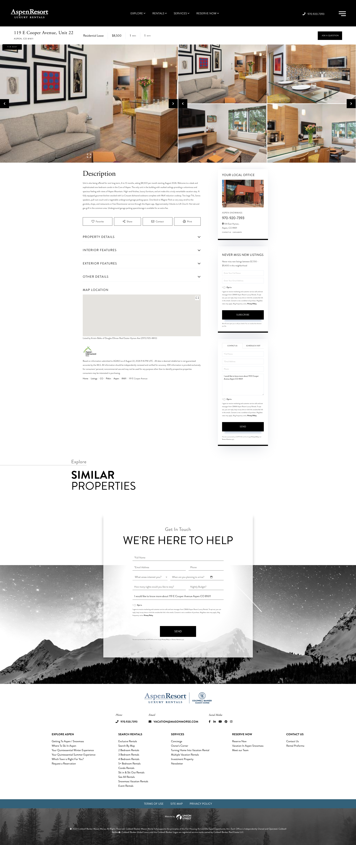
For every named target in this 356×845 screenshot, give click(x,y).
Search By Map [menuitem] (126, 746)
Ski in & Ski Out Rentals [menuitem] (131, 772)
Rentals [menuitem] (158, 13)
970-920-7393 (233, 218)
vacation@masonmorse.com (176, 722)
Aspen (116, 378)
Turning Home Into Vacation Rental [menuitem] (190, 750)
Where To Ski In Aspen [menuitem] (64, 746)
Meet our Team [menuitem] (240, 750)
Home (85, 378)
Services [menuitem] (180, 13)
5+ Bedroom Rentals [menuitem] (129, 764)
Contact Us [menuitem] (292, 741)
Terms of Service (226, 439)
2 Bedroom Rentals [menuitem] (128, 750)
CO (101, 378)
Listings (94, 378)
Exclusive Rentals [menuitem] (127, 741)
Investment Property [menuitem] (182, 759)
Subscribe (242, 314)
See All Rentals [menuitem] (126, 777)
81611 (124, 378)
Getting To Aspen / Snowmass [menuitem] (68, 741)
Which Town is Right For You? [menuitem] (68, 759)
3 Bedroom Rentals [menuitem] (128, 755)
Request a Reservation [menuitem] (64, 764)
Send (243, 426)
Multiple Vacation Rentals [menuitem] (185, 755)
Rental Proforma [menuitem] (295, 746)
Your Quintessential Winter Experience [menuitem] (73, 750)
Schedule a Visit (253, 346)
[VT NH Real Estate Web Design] (178, 818)
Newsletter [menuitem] (177, 764)
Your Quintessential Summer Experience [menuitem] (74, 755)
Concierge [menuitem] (176, 741)
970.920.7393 (315, 14)
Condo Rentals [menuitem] (126, 768)
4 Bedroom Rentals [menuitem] (128, 759)
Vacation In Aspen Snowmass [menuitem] (247, 746)
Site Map (176, 804)
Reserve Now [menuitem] (206, 13)
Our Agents (237, 232)
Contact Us (226, 232)
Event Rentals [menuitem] (125, 786)
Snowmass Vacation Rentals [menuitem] (133, 781)
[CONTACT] (330, 35)
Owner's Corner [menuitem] (179, 746)
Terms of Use (154, 804)
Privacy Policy (252, 303)
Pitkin (108, 378)
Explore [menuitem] (136, 13)
